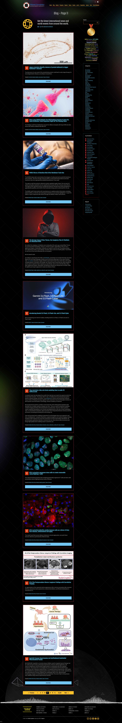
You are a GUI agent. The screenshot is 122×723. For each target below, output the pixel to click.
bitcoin (92, 44)
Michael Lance (90, 186)
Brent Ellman (90, 182)
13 (52, 693)
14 (54, 693)
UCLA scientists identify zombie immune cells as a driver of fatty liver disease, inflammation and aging (49, 531)
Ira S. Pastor (90, 191)
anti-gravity (87, 84)
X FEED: (37, 709)
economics (87, 124)
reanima (89, 55)
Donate (74, 5)
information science (45, 425)
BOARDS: (86, 709)
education (87, 125)
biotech (94, 42)
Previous (32, 693)
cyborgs (87, 117)
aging (86, 39)
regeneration (88, 57)
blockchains (88, 103)
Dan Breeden (90, 147)
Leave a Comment (46, 77)
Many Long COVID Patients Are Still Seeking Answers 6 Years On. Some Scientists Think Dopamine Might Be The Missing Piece (49, 121)
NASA (94, 54)
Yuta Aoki (30, 77)
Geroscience (88, 204)
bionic (86, 97)
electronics (87, 126)
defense (87, 118)
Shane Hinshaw (90, 174)
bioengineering (88, 95)
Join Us (77, 5)
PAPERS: (53, 713)
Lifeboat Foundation (31, 718)
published (48, 398)
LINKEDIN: (70, 707)
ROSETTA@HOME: (39, 713)
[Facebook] (88, 718)
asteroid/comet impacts (90, 87)
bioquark (89, 43)
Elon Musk (87, 76)
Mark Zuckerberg (89, 80)
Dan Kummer (90, 160)
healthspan (93, 49)
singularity (96, 57)
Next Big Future (88, 209)
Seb (88, 184)
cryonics (87, 113)
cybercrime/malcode (89, 116)
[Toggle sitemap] (95, 2)
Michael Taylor (30, 198)
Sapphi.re (43, 718)
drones (86, 122)
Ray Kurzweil (88, 75)
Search (97, 22)
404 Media (46, 257)
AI (88, 39)
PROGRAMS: (87, 711)
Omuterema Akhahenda (89, 163)
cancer (89, 45)
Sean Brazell (90, 179)
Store (91, 5)
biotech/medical (35, 77)
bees (86, 92)
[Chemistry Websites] (91, 30)
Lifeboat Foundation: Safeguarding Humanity (33, 5)
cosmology (87, 110)
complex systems (89, 108)
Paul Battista (90, 150)
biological (87, 96)
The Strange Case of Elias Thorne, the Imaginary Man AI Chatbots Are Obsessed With (49, 241)
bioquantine (94, 40)
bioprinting (87, 99)
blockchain (96, 44)
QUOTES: (86, 713)
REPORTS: (54, 711)
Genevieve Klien (90, 139)
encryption (87, 129)
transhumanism (89, 60)
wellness (94, 60)
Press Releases (96, 5)
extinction (91, 47)
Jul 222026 (27, 68)
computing (87, 109)
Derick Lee (89, 170)
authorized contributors (48, 27)
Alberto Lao (89, 172)
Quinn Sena (89, 145)
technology (94, 59)
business (87, 104)
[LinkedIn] (93, 718)
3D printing (87, 70)
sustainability (90, 59)
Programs (61, 5)
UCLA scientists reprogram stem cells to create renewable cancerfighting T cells (47, 473)
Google (85, 49)
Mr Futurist (87, 207)
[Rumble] (98, 718)
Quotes (87, 5)
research (92, 57)
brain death (86, 45)
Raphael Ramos (90, 175)
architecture (87, 85)
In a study (30, 260)
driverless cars (88, 121)
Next (66, 693)
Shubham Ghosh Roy (31, 425)
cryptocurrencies (89, 114)
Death (97, 45)
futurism (36, 322)
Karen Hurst (89, 155)
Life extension (93, 52)
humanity (97, 49)
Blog (54, 5)
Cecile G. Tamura (31, 322)
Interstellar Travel (95, 50)
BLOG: (53, 709)
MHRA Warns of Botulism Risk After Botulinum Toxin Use (46, 173)
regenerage (94, 55)
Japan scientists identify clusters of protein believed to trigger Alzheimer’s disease (48, 68)
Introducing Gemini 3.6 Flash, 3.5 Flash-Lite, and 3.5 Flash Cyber (49, 313)
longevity (91, 54)
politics (87, 55)
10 (44, 693)
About (50, 5)
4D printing (87, 71)
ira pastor (87, 52)
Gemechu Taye (90, 152)
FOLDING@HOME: (71, 711)
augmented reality (89, 89)
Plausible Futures (89, 210)
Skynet (86, 79)
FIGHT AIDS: (38, 711)
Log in (40, 27)
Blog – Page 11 (61, 13)
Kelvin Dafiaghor (91, 154)
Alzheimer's (91, 39)
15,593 (59, 693)
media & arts (39, 270)
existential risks (87, 47)
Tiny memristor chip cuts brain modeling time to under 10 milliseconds (46, 391)
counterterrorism (89, 112)
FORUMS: (70, 713)
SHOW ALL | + (87, 194)
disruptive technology (90, 120)
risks (94, 57)
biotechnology (88, 44)
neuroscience (41, 77)
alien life (87, 83)
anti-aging (95, 39)
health (35, 270)
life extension (44, 540)
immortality (90, 50)
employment (88, 128)
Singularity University (90, 77)
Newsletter (82, 5)
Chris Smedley (90, 193)
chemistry (87, 105)
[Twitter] (90, 718)
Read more (48, 81)
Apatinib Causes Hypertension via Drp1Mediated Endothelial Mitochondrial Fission (47, 659)
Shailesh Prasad (90, 149)
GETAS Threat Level (27, 709)
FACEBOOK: (38, 707)
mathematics (51, 425)
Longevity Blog (88, 205)
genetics (43, 482)
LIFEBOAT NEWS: (55, 707)
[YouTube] (96, 718)
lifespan (86, 54)
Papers (70, 5)
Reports (66, 5)
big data (87, 93)
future (94, 47)
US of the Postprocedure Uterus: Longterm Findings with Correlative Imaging (50, 583)
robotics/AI (43, 270)
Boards (57, 5)
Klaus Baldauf (90, 165)
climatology (87, 107)
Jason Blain (89, 187)
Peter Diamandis (89, 72)
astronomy (87, 88)
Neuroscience (97, 54)
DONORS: (70, 709)
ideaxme (85, 50)
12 (50, 693)
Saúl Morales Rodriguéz (90, 141)
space (46, 270)
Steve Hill (89, 181)
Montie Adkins (90, 189)
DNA (86, 73)
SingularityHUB (88, 212)
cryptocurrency (93, 45)
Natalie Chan (90, 177)
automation (87, 91)
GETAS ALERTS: (87, 707)
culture (95, 45)
